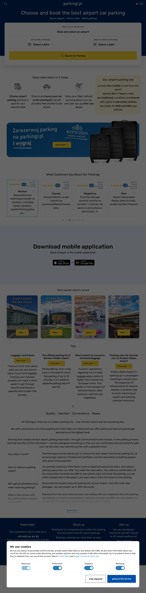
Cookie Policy (64, 556)
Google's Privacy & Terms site (86, 556)
